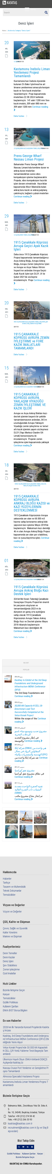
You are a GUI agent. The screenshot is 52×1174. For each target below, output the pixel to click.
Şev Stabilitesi (35, 485)
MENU (33, 9)
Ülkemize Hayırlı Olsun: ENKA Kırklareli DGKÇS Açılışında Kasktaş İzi (25, 1061)
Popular (26, 670)
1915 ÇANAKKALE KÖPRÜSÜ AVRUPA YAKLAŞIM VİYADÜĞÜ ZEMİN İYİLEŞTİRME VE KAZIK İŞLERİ (30, 401)
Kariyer (6, 994)
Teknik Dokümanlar (12, 890)
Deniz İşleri (15, 61)
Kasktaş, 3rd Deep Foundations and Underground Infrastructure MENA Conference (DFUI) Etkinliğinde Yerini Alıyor (26, 1039)
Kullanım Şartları (10, 1006)
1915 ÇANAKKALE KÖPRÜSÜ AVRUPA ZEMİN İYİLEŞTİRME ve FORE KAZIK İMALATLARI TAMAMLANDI (31, 341)
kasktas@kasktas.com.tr (20, 1123)
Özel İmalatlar (9, 973)
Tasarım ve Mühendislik (14, 886)
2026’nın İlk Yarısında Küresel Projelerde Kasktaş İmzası (26, 1029)
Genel (43, 322)
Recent (26, 663)
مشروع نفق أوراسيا (24, 770)
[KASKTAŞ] (10, 2)
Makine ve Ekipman (12, 936)
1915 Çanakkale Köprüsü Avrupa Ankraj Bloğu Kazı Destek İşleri (31, 590)
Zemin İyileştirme (35, 323)
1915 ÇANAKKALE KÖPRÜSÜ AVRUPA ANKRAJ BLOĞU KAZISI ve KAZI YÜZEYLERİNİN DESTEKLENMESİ (32, 503)
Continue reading (22, 196)
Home (4, 31)
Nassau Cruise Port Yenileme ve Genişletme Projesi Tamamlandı (26, 1069)
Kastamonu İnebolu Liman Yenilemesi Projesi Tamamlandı (32, 72)
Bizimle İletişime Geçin (14, 990)
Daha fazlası (19, 116)
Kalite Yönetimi (10, 932)
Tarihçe (6, 882)
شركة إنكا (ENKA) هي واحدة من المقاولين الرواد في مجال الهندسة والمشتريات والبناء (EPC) (31, 751)
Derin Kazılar (24, 148)
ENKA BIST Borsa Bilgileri (15, 1010)
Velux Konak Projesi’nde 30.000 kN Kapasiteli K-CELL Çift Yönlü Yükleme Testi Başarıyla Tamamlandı (25, 1050)
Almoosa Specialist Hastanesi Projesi (21, 1076)
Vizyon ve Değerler (12, 911)
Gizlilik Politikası (10, 1002)
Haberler (7, 878)
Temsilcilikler (9, 894)
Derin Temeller (34, 148)
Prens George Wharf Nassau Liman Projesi (29, 157)
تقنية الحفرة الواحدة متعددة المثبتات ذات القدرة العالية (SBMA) (29, 789)
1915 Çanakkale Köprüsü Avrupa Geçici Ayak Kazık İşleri (31, 245)
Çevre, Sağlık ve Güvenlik (15, 928)
